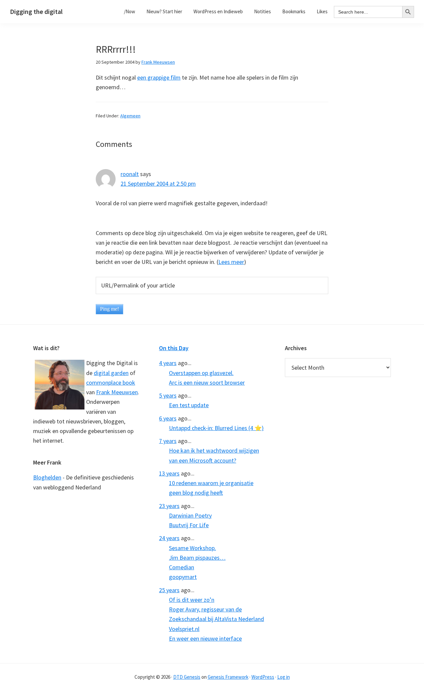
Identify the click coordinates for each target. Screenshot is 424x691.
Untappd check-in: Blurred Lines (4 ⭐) (216, 428)
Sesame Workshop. (192, 548)
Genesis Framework (228, 677)
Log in (283, 677)
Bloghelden (47, 477)
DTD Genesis (186, 677)
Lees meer (231, 262)
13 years (169, 473)
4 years (168, 363)
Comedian (181, 567)
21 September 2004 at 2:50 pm (158, 183)
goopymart (183, 577)
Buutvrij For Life (189, 525)
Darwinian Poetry (190, 515)
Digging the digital (36, 11)
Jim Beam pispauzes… (197, 557)
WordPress (262, 677)
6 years (168, 418)
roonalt (130, 174)
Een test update (189, 405)
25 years (169, 590)
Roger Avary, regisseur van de (205, 609)
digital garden (111, 373)
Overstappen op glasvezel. (201, 373)
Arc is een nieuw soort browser (207, 382)
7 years (168, 441)
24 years (169, 538)
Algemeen (130, 116)
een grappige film (159, 77)
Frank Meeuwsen (117, 392)
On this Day (173, 348)
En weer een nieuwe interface (205, 638)
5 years (168, 395)
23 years (169, 506)
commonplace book (110, 382)
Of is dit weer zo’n (191, 599)
